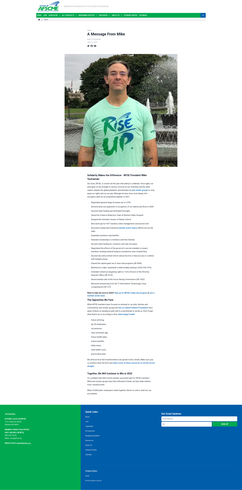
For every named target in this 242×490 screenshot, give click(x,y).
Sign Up (224, 424)
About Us (115, 15)
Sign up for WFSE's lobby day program (131, 293)
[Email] (95, 46)
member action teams (127, 228)
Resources (103, 15)
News (39, 15)
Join (45, 15)
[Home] (39, 19)
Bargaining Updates (87, 15)
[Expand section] (59, 15)
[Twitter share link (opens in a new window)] (88, 46)
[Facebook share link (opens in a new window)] (92, 46)
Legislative (53, 15)
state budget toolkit (126, 314)
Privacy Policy (91, 471)
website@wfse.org (24, 443)
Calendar (143, 15)
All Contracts (68, 15)
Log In (87, 475)
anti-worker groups (140, 190)
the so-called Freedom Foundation (133, 308)
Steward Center (130, 15)
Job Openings (10, 414)
